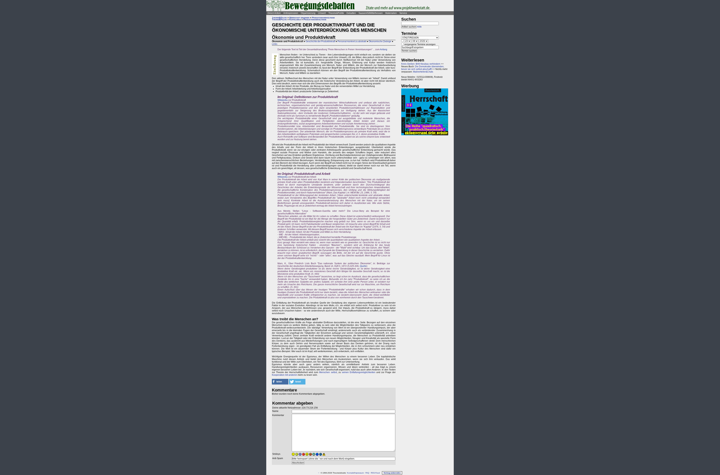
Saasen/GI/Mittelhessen (370, 13)
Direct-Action (274, 13)
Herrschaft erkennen (299, 17)
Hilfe (419, 26)
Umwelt (322, 13)
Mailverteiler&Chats (423, 71)
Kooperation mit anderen (284, 375)
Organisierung (308, 13)
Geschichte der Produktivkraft (320, 41)
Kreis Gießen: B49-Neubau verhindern (420, 64)
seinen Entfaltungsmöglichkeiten (358, 372)
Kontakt (350, 473)
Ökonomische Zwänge (380, 41)
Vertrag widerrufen (392, 473)
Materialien (391, 13)
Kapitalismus (295, 19)
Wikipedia (283, 100)
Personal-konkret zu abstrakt (352, 41)
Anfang (383, 49)
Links (274, 44)
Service (403, 13)
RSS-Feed (375, 473)
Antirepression (290, 13)
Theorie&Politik (336, 13)
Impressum (359, 473)
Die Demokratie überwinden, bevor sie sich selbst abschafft (422, 67)
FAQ (367, 473)
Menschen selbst (328, 372)
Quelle (363, 266)
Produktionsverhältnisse (323, 17)
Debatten (351, 13)
